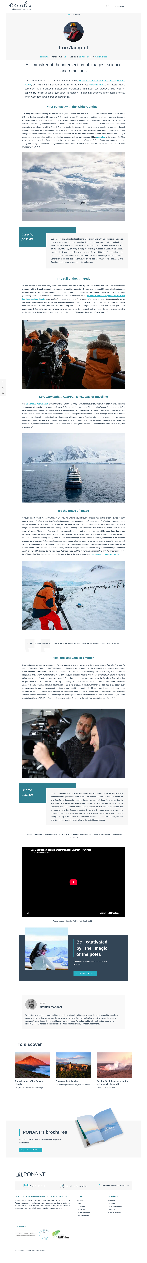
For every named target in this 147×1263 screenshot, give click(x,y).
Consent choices (83, 1204)
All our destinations (115, 1201)
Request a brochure (29, 1138)
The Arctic (111, 1192)
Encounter (44, 57)
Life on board (81, 1195)
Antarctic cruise (97, 84)
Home (69, 14)
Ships (79, 1192)
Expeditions (81, 1198)
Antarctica (111, 1189)
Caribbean (111, 1198)
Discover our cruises (84, 962)
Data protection (40, 1239)
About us (80, 1189)
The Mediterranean (115, 1195)
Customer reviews (83, 1201)
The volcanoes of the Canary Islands (29, 1071)
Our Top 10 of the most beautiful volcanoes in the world (112, 1071)
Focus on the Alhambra (67, 1069)
